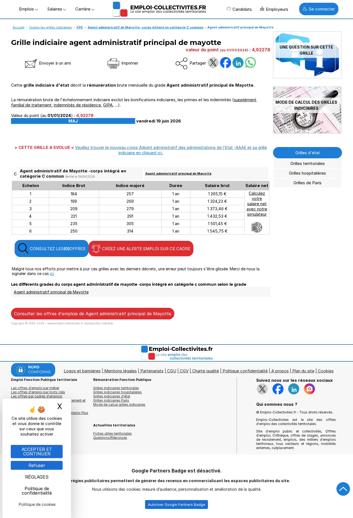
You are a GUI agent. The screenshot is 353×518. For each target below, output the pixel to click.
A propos (280, 370)
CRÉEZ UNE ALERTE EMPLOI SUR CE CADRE (145, 248)
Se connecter (322, 9)
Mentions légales (120, 370)
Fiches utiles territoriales (112, 433)
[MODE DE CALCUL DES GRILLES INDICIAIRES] (307, 132)
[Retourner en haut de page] (343, 489)
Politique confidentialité (245, 370)
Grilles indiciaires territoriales (116, 388)
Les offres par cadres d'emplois (36, 396)
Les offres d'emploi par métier (35, 388)
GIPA (108, 105)
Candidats (242, 9)
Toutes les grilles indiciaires (50, 27)
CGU (171, 370)
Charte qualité (205, 370)
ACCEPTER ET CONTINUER (37, 451)
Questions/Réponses (110, 438)
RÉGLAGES (37, 477)
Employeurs (277, 9)
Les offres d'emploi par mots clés (38, 392)
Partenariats (152, 370)
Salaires (55, 9)
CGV (184, 370)
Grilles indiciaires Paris (111, 400)
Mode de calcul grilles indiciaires (119, 404)
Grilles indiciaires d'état (111, 396)
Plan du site (303, 370)
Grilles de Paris (307, 182)
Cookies (326, 370)
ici (52, 273)
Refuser (36, 465)
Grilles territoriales (307, 163)
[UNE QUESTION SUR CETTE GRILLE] (307, 76)
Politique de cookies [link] (37, 504)
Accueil (18, 27)
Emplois (27, 9)
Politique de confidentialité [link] (37, 491)
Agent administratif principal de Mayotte (178, 173)
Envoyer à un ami (54, 63)
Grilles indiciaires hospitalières (117, 392)
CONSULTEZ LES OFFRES (57, 248)
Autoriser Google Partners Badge (176, 504)
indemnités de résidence (77, 105)
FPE (80, 27)
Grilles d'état (307, 152)
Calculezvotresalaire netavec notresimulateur (257, 204)
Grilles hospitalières (307, 173)
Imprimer (129, 63)
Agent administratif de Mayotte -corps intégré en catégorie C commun (145, 27)
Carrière (83, 9)
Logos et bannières (82, 370)
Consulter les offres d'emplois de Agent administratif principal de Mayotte (92, 313)
